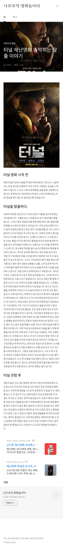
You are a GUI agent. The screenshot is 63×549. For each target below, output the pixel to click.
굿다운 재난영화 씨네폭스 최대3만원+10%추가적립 (22, 445)
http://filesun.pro (15, 462)
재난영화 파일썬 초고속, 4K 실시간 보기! (22, 466)
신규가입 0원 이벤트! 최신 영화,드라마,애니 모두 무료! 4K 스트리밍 (22, 471)
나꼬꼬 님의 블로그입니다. (14, 496)
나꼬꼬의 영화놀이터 (22, 6)
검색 (50, 6)
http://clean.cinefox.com (18, 440)
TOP (57, 539)
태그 (15, 17)
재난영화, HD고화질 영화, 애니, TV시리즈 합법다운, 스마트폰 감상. (22, 450)
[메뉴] (57, 6)
